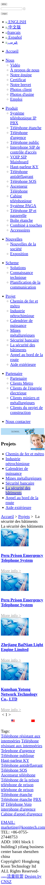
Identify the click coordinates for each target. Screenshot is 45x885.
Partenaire (14, 373)
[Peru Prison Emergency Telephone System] (15, 545)
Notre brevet (20, 84)
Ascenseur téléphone (18, 775)
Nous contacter (18, 421)
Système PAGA (23, 205)
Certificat (18, 79)
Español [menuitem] (14, 37)
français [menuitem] (14, 32)
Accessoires (20, 230)
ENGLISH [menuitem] (16, 21)
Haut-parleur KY (24, 166)
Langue (4, 14)
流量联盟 (15, 876)
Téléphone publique (17, 755)
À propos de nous (24, 70)
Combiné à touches (26, 225)
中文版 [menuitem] (14, 27)
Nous (10, 60)
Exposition (19, 253)
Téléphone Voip (18, 804)
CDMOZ (4, 877)
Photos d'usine (22, 94)
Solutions (18, 267)
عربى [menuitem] (12, 42)
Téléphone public (24, 142)
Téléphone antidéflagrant (22, 765)
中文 (33, 726)
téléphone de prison (17, 784)
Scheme (12, 262)
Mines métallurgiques (24, 478)
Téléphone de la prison (20, 780)
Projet (10, 296)
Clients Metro (21, 383)
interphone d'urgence (18, 809)
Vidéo (15, 65)
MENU (4, 4)
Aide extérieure (23, 364)
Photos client (21, 89)
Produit (12, 108)
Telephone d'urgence (18, 750)
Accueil (12, 51)
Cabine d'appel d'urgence (21, 814)
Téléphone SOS (23, 181)
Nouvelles (14, 239)
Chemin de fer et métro (25, 454)
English (13, 726)
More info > (11, 570)
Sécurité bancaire (24, 340)
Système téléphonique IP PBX (23, 118)
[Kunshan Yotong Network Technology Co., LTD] (15, 679)
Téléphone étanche (25, 127)
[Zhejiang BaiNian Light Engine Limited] (15, 634)
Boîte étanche (21, 220)
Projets (24, 516)
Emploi (16, 99)
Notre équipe (21, 75)
